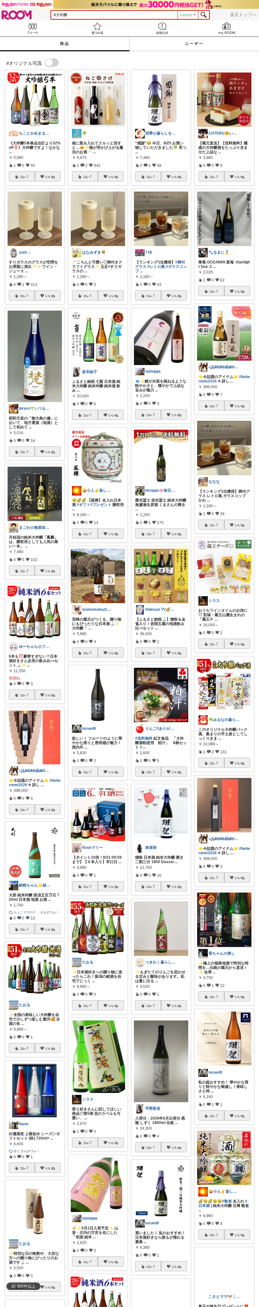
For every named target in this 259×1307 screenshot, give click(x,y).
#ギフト (83, 504)
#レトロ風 (156, 266)
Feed (32, 28)
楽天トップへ (243, 14)
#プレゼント (100, 504)
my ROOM (226, 28)
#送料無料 (144, 738)
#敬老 (227, 1201)
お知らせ (162, 28)
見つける (97, 28)
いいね (50, 176)
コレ (23, 176)
